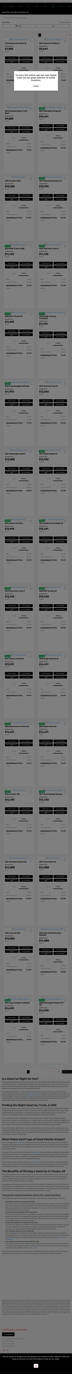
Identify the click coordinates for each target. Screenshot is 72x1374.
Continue (36, 86)
